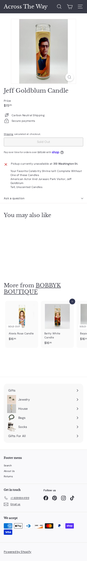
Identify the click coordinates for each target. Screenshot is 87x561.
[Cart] (69, 6)
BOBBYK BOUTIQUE (32, 288)
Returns (8, 476)
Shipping (8, 134)
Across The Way (26, 7)
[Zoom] (69, 77)
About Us (9, 471)
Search (8, 465)
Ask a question (14, 198)
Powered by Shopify (17, 552)
